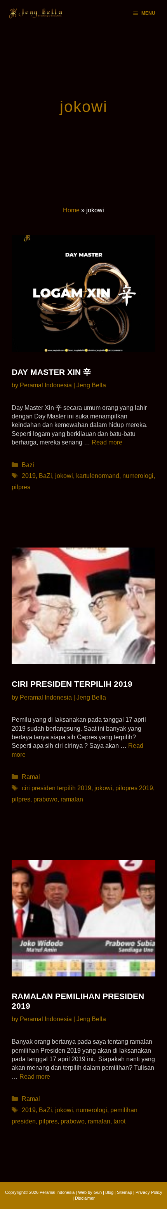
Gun (98, 1192)
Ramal (31, 776)
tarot (119, 1121)
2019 (29, 475)
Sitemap (124, 1192)
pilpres (21, 487)
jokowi (64, 475)
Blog (109, 1192)
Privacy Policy (149, 1192)
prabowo (45, 799)
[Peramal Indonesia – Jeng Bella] (36, 13)
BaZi (45, 475)
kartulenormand (97, 475)
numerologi (137, 475)
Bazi (28, 465)
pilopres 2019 (134, 788)
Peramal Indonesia (57, 1192)
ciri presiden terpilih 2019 (56, 788)
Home (71, 210)
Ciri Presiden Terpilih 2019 (72, 683)
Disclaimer (85, 1198)
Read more (107, 442)
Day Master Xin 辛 (51, 371)
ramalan (72, 799)
